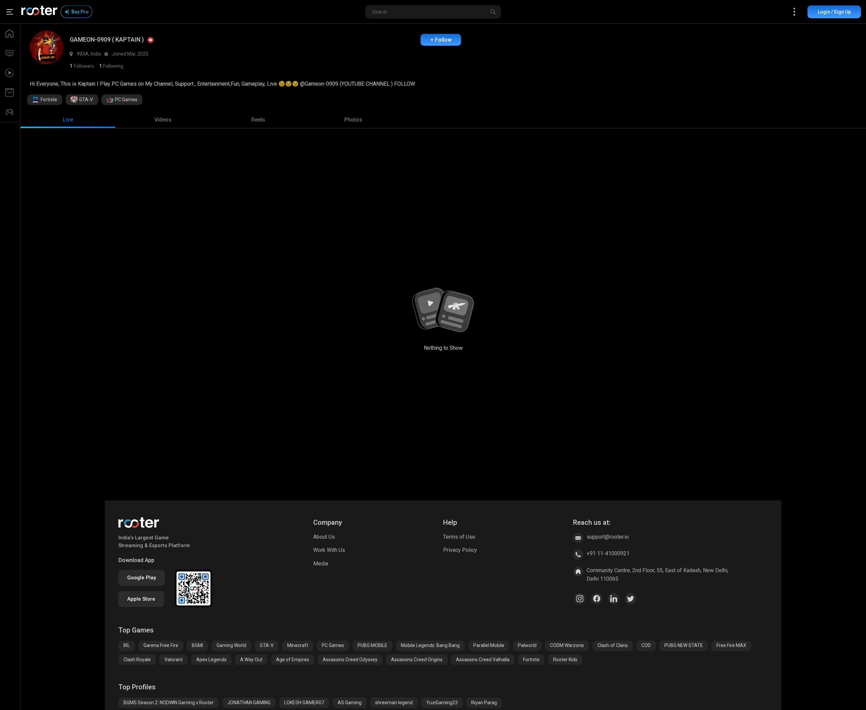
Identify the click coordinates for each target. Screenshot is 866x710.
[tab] (67, 120)
